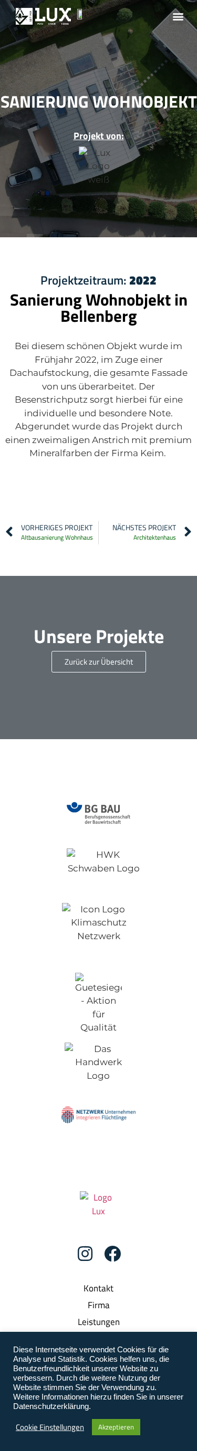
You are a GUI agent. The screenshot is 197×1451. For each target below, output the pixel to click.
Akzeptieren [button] (116, 1427)
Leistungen (99, 1322)
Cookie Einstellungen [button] (50, 1427)
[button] (177, 16)
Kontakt (98, 1288)
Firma (99, 1305)
